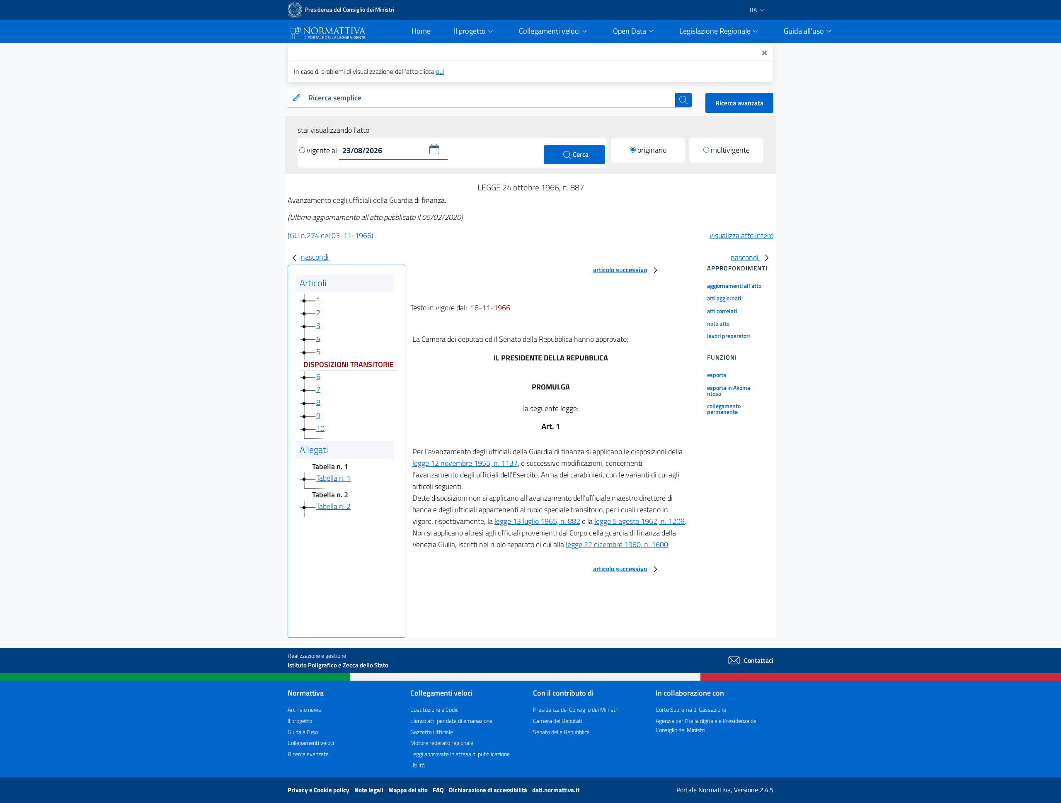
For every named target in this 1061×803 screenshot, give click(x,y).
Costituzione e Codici (435, 709)
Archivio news (304, 709)
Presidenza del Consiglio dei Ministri (576, 709)
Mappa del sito (408, 790)
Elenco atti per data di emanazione (451, 720)
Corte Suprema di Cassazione (691, 709)
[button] (434, 149)
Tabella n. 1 (333, 478)
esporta (716, 374)
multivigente (730, 150)
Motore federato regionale (441, 742)
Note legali (369, 790)
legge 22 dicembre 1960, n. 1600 (617, 544)
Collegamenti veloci (311, 742)
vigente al (323, 150)
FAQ (439, 790)
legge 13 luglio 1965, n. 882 (537, 521)
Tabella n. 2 (333, 506)
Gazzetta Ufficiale (431, 732)
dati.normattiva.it (555, 790)
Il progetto (300, 720)
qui (440, 71)
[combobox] (490, 98)
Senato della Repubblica (561, 732)
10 (320, 428)
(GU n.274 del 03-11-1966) (330, 235)
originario (651, 150)
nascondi (315, 257)
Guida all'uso (303, 732)
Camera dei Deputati (557, 720)
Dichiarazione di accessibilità (488, 790)
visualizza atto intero (741, 235)
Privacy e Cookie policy (319, 790)
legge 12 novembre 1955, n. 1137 (465, 463)
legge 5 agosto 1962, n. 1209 (639, 521)
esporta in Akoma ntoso (728, 390)
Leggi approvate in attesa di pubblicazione (460, 753)
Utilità (417, 765)
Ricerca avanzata (739, 103)
